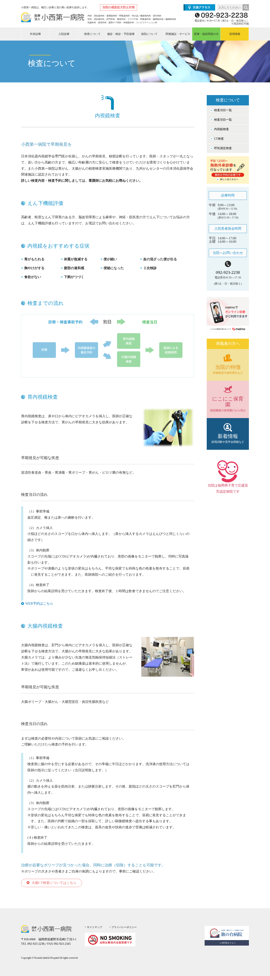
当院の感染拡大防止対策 (118, 7)
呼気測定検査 (223, 148)
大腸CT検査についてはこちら (54, 883)
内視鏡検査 (221, 129)
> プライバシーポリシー (123, 927)
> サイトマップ (93, 927)
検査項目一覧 (223, 110)
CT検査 (219, 138)
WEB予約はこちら (39, 603)
